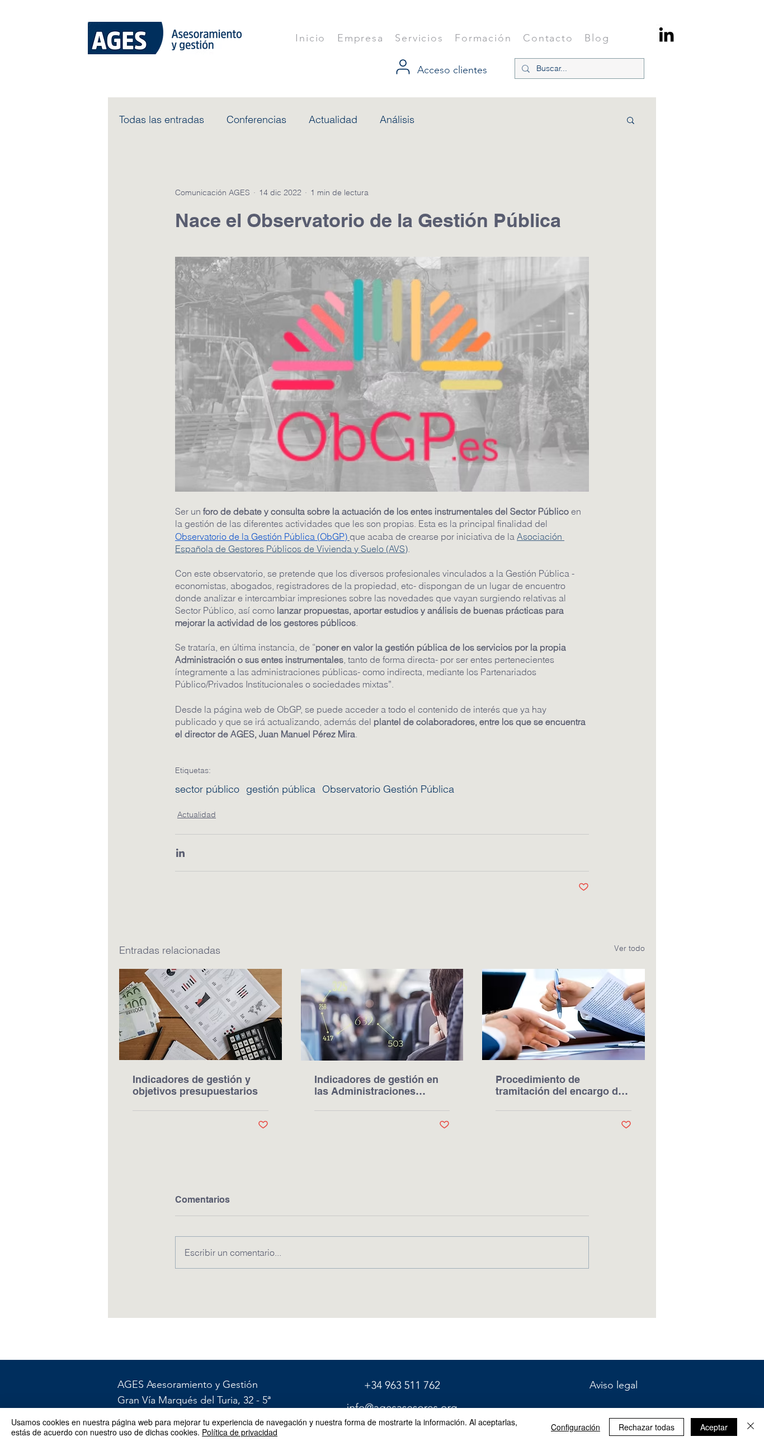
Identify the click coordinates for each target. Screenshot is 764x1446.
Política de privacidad (239, 1432)
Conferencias (256, 119)
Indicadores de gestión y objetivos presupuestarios (195, 1085)
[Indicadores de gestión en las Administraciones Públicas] (382, 1015)
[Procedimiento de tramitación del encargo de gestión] (563, 1014)
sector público (207, 789)
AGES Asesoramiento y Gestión (189, 1384)
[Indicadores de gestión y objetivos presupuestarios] (200, 1014)
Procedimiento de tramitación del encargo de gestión (560, 1085)
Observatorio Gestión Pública (388, 789)
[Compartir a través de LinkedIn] (180, 852)
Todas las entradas (161, 119)
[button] (630, 119)
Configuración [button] (575, 1427)
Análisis (397, 119)
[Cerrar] (750, 1427)
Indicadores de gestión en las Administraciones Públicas (376, 1085)
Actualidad (333, 119)
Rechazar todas (647, 1427)
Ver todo (629, 948)
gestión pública (280, 789)
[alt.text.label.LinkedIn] (666, 34)
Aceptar (714, 1427)
